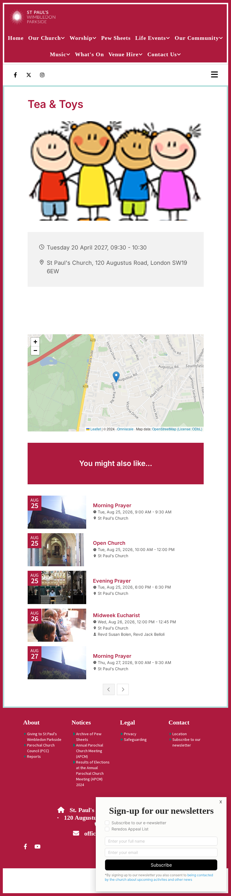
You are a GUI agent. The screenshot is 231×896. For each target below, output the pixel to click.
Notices (81, 722)
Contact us (162, 54)
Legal (127, 722)
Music (58, 54)
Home (16, 38)
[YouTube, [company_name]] (37, 846)
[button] (196, 75)
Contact (178, 722)
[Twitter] (28, 74)
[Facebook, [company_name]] (25, 846)
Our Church (44, 38)
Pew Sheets (116, 38)
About (31, 722)
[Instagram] (42, 74)
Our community (197, 38)
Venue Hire (123, 54)
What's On (89, 54)
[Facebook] (15, 74)
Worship (81, 38)
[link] (46, 38)
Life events (150, 38)
